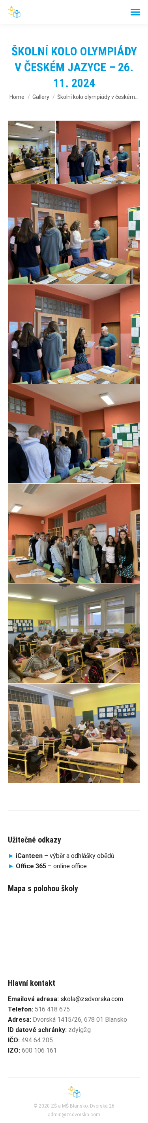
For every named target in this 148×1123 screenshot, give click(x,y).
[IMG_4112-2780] (98, 152)
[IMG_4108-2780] (74, 533)
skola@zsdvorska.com (91, 999)
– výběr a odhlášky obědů (61, 856)
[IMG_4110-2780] (74, 334)
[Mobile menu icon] (135, 12)
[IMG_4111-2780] (74, 234)
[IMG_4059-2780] (74, 733)
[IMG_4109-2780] (74, 433)
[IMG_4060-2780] (74, 633)
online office (51, 866)
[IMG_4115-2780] (31, 152)
